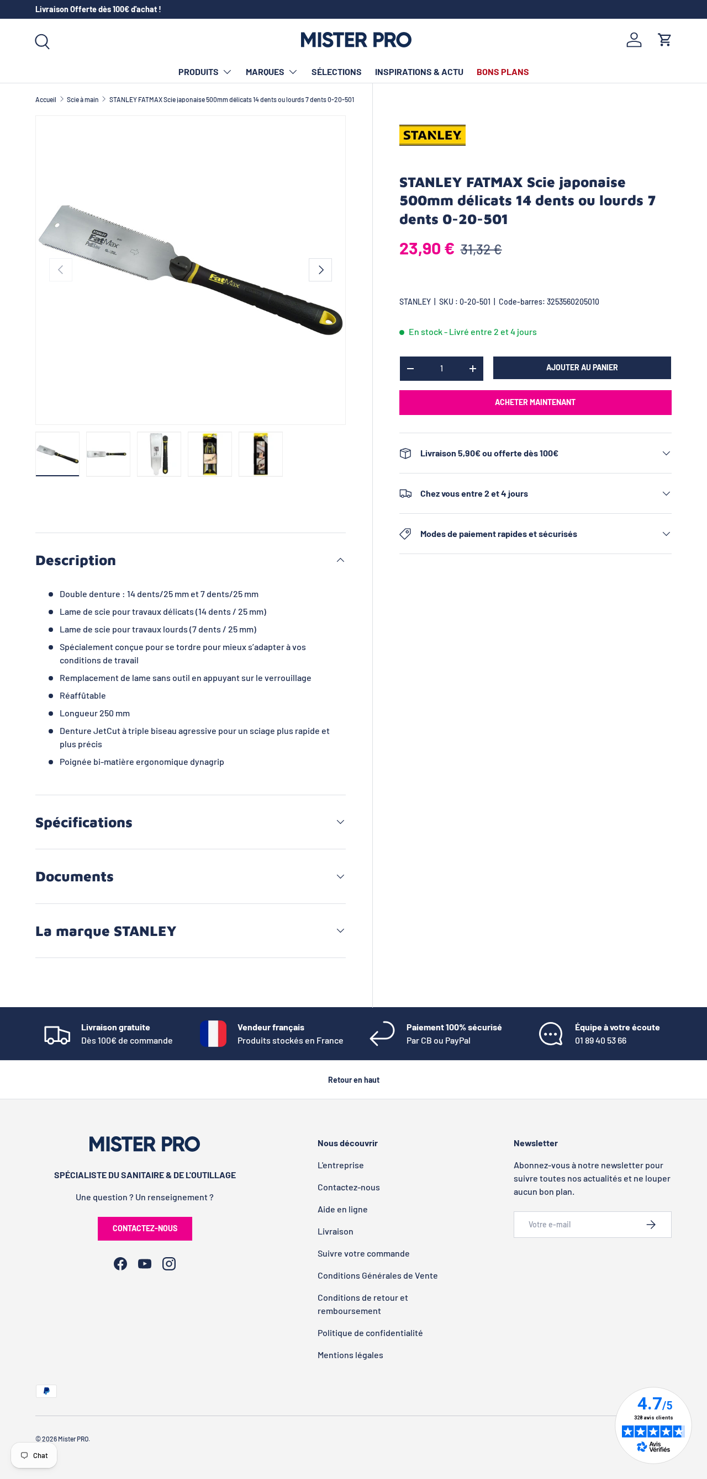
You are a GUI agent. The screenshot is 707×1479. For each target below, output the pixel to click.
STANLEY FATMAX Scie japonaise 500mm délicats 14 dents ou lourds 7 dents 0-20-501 (231, 99)
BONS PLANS (503, 71)
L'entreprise (341, 1164)
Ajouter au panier (582, 367)
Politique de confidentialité (370, 1332)
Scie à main (83, 99)
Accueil (45, 99)
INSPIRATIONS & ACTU (419, 71)
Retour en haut (353, 1079)
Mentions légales (350, 1354)
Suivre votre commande (364, 1253)
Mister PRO (73, 1439)
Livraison (336, 1231)
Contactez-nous (145, 1228)
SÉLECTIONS (337, 71)
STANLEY (415, 301)
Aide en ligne (343, 1209)
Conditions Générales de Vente (378, 1275)
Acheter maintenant (535, 402)
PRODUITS (198, 71)
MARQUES (265, 71)
